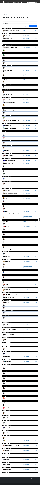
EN (30, 0)
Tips (21, 2)
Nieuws (33, 478)
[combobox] (20, 23)
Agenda (14, 2)
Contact (16, 478)
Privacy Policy (24, 478)
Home (3, 14)
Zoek (36, 2)
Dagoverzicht (23, 25)
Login (7, 478)
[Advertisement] (20, 8)
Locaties (18, 2)
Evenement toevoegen (33, 25)
